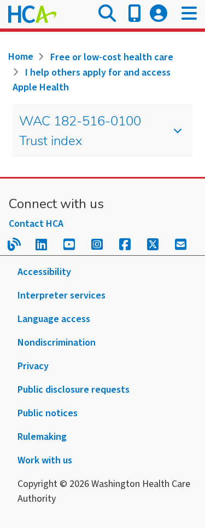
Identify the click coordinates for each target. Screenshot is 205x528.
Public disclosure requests (73, 390)
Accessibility (44, 272)
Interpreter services (61, 295)
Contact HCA (36, 224)
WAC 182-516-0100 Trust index (80, 132)
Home (20, 57)
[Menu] (189, 14)
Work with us (44, 460)
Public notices (47, 413)
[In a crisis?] (134, 14)
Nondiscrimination (56, 342)
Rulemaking (42, 437)
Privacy (33, 366)
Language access (53, 319)
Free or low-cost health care (111, 57)
